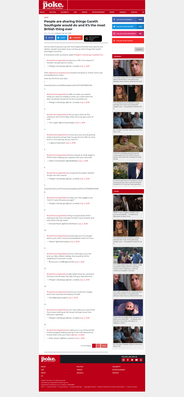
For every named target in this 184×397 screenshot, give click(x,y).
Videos (84, 12)
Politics (52, 12)
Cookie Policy (51, 387)
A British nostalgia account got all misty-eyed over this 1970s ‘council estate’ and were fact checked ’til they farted (127, 156)
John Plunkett (49, 33)
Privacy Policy (63, 387)
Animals (122, 12)
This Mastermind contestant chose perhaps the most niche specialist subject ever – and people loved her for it (127, 105)
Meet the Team (132, 387)
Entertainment (98, 12)
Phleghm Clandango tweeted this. (88, 55)
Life (75, 12)
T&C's (43, 387)
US (143, 12)
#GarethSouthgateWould (58, 60)
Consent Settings (76, 387)
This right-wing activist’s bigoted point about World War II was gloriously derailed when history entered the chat (127, 79)
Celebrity (65, 12)
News (42, 12)
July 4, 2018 (84, 66)
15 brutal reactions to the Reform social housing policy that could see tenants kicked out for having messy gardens (128, 182)
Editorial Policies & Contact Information (111, 387)
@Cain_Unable (78, 335)
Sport (112, 12)
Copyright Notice (90, 387)
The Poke (53, 5)
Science (134, 12)
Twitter (46, 17)
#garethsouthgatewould (59, 73)
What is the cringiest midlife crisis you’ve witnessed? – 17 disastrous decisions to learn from (126, 214)
